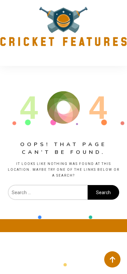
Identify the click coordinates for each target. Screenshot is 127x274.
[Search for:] (48, 192)
